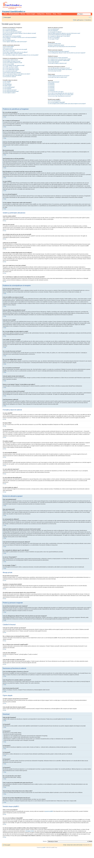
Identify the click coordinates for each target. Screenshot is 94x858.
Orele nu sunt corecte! (8, 48)
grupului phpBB (49, 811)
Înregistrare (81, 20)
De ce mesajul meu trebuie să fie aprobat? (12, 75)
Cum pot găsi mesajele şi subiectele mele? (57, 63)
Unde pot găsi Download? (53, 81)
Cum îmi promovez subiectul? (9, 76)
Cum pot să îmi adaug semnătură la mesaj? (12, 62)
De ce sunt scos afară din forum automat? (12, 31)
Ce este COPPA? (6, 38)
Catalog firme (41, 14)
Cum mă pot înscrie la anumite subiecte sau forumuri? (60, 69)
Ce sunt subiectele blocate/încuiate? (11, 91)
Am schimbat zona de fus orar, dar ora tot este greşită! (15, 49)
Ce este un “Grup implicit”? (54, 37)
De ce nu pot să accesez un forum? (11, 68)
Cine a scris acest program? (54, 100)
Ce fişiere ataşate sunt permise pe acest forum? (58, 75)
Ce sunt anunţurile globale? (9, 87)
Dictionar (48, 14)
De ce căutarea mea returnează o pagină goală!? (59, 60)
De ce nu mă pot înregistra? (9, 40)
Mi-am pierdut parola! (7, 34)
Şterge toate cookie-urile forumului (74, 844)
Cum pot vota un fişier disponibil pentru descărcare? (59, 96)
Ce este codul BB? (7, 81)
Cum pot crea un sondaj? (8, 64)
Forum (59, 14)
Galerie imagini (31, 14)
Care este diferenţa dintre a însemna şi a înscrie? (59, 68)
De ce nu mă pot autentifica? (9, 29)
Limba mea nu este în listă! (9, 50)
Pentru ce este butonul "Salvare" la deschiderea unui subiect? (16, 73)
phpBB (43, 847)
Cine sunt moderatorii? (53, 30)
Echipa (64, 844)
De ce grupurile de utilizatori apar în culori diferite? (59, 36)
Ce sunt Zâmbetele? (7, 84)
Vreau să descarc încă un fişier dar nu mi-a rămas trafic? (60, 94)
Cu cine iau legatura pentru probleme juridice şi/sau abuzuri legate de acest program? (67, 103)
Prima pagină (7, 17)
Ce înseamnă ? (51, 84)
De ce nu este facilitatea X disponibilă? (56, 102)
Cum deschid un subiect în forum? (10, 59)
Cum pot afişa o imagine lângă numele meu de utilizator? (15, 52)
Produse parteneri (14, 14)
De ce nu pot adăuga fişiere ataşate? (11, 69)
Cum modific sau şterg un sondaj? (10, 66)
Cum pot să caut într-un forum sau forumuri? (58, 57)
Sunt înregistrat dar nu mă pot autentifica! (12, 36)
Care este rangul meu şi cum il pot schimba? (12, 53)
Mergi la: (45, 841)
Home (5, 14)
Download (68, 719)
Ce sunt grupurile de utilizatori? (55, 31)
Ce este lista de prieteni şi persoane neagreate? (58, 51)
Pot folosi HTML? (6, 82)
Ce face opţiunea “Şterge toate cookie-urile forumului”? (15, 41)
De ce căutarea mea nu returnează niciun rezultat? (59, 59)
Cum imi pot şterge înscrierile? (54, 70)
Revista (23, 14)
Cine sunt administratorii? (53, 29)
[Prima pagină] (12, 5)
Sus (5, 117)
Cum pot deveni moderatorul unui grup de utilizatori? (59, 34)
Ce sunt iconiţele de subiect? (9, 92)
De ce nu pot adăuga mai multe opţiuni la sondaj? (13, 65)
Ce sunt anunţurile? (7, 88)
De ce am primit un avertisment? (10, 71)
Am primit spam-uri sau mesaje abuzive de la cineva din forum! (62, 46)
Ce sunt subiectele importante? (10, 90)
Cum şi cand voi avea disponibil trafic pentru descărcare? (60, 93)
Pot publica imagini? (7, 85)
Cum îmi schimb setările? (8, 46)
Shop (54, 14)
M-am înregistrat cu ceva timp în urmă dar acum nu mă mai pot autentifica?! (19, 37)
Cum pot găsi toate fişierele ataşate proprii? (57, 77)
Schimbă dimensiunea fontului (90, 17)
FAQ (76, 20)
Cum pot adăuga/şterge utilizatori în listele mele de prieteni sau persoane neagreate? (66, 52)
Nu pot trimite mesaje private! (54, 43)
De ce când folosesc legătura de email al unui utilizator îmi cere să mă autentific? (20, 55)
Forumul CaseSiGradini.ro (13, 12)
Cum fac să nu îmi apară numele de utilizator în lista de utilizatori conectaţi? (19, 33)
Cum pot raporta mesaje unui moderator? (12, 72)
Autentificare (88, 20)
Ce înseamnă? (51, 83)
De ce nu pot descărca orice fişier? (56, 91)
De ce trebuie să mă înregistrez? (10, 30)
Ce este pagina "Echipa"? (53, 38)
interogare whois (30, 831)
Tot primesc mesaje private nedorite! (56, 45)
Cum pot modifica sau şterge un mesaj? (11, 61)
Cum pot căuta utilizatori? (53, 61)
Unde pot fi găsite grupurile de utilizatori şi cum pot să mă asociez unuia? (64, 33)
